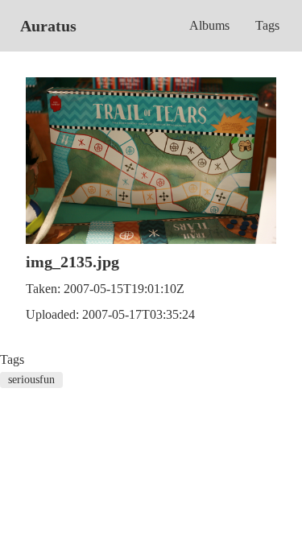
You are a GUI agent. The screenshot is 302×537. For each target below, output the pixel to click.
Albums (209, 25)
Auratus (48, 26)
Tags (267, 25)
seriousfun (31, 380)
